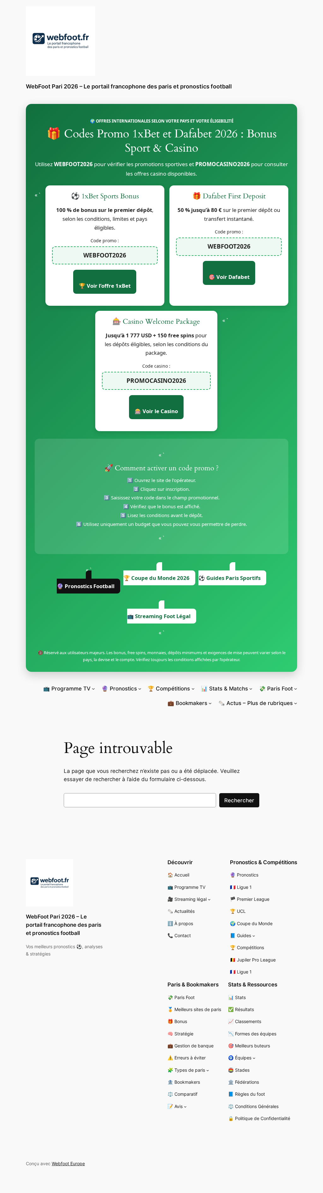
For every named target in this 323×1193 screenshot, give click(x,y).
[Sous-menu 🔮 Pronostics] (139, 688)
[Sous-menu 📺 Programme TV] (93, 688)
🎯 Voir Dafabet (229, 276)
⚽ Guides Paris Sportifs (229, 577)
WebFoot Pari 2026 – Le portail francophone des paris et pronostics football (129, 86)
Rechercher (239, 800)
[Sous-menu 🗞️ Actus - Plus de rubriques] (295, 703)
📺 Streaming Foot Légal (159, 616)
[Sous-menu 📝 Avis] (185, 1106)
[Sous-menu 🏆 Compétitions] (193, 688)
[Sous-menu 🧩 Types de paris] (207, 1070)
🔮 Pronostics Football (86, 586)
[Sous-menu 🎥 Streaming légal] (209, 899)
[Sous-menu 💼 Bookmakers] (210, 703)
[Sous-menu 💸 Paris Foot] (295, 688)
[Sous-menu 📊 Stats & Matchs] (250, 688)
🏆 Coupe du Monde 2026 (156, 577)
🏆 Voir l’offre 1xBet (105, 285)
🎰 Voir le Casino (156, 411)
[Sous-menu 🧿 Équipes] (254, 1058)
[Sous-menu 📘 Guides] (253, 935)
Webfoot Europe (68, 1163)
